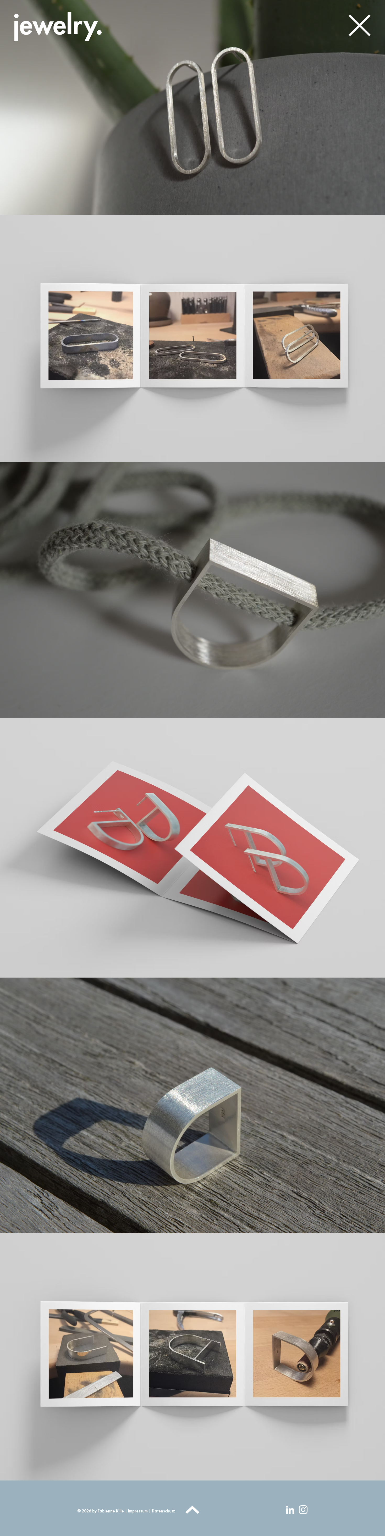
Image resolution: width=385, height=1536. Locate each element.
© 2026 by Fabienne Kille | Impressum (113, 1511)
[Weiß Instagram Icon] (303, 1510)
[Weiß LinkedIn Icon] (290, 1510)
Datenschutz (163, 1511)
